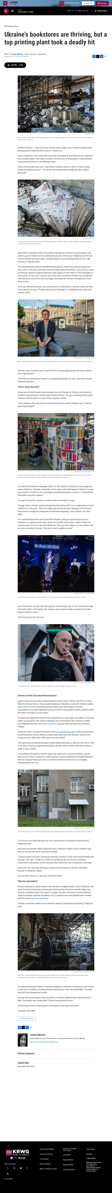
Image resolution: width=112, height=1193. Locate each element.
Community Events (46, 1154)
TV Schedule (44, 1159)
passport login (72, 3)
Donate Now (90, 1149)
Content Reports (92, 1169)
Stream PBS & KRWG (47, 1149)
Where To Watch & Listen (48, 1169)
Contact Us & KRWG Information (69, 1149)
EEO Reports (90, 1166)
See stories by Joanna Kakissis (44, 1042)
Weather (89, 1154)
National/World (68, 1165)
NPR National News (11, 26)
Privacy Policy (91, 1171)
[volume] (12, 10)
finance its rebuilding (39, 898)
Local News (67, 1155)
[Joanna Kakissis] (23, 1040)
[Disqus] (56, 1112)
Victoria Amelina (28, 707)
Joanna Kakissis (17, 54)
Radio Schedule (45, 1164)
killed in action (49, 724)
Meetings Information (93, 1162)
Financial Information (93, 1167)
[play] (6, 11)
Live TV (89, 3)
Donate (103, 3)
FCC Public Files (91, 1164)
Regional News (68, 1160)
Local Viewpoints (69, 1169)
